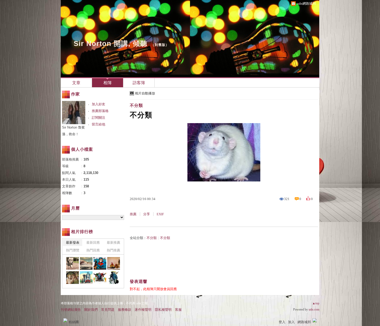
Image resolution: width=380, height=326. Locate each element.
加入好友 (98, 104)
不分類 (136, 105)
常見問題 (108, 310)
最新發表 (72, 242)
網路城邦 (304, 322)
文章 (76, 83)
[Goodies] (72, 263)
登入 (282, 322)
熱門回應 (93, 250)
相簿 (107, 83)
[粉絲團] (65, 320)
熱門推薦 (113, 250)
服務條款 (124, 310)
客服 (178, 310)
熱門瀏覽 (72, 250)
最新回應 (93, 242)
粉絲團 (74, 322)
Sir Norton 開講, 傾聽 (110, 43)
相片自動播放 (145, 93)
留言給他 (98, 124)
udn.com (314, 309)
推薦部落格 (100, 111)
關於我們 (91, 310)
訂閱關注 (98, 118)
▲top (315, 303)
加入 (291, 322)
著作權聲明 (143, 310)
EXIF (160, 214)
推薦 (133, 214)
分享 (146, 214)
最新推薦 (113, 242)
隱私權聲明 (163, 310)
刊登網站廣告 (71, 310)
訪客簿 (139, 83)
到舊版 (160, 45)
